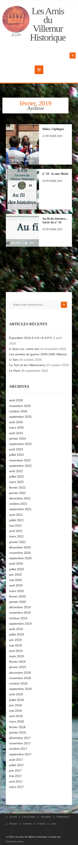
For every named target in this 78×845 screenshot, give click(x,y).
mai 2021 (15, 525)
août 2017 (16, 759)
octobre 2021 (18, 503)
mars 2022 (16, 482)
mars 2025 (16, 427)
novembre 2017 (20, 743)
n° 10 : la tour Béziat (55, 173)
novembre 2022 (20, 460)
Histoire (13, 823)
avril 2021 (16, 531)
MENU (39, 69)
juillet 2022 (16, 476)
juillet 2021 (16, 520)
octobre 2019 (18, 618)
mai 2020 (15, 580)
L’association (29, 816)
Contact (41, 823)
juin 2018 (15, 705)
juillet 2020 (16, 569)
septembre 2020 (20, 558)
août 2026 (16, 400)
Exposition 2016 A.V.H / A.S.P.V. (30, 338)
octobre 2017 (18, 748)
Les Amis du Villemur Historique (47, 24)
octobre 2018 (18, 683)
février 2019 (17, 661)
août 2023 (16, 449)
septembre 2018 (20, 689)
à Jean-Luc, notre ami (24, 349)
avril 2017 (16, 781)
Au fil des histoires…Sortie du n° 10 (55, 220)
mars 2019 (16, 656)
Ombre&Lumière (14, 841)
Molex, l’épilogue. (53, 129)
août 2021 (16, 514)
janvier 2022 (17, 493)
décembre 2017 (20, 738)
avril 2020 (16, 585)
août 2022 (16, 471)
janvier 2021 (17, 542)
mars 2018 (16, 721)
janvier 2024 (17, 438)
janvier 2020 (17, 602)
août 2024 (16, 433)
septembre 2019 (20, 623)
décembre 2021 (20, 498)
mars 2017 (16, 787)
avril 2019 (16, 651)
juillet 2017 (16, 765)
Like (18, 160)
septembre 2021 (20, 509)
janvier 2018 (17, 732)
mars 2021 (16, 536)
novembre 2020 (20, 552)
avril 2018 (16, 716)
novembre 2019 (20, 612)
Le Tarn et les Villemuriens (27, 365)
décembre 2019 (20, 607)
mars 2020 (16, 591)
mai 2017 (15, 776)
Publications (63, 816)
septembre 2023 (20, 444)
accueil (13, 816)
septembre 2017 (20, 754)
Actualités (46, 816)
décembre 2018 (20, 672)
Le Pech (14, 370)
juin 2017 (15, 770)
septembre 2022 (20, 465)
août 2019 (16, 629)
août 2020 (16, 563)
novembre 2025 (20, 406)
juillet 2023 (16, 454)
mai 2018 (15, 710)
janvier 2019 (17, 667)
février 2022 (17, 487)
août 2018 (16, 694)
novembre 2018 (20, 678)
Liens (53, 823)
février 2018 (17, 727)
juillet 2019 (16, 634)
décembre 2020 (20, 547)
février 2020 (17, 596)
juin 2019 (15, 640)
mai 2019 (15, 645)
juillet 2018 (16, 700)
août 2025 (16, 422)
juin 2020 (15, 574)
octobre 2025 (18, 411)
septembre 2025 (20, 416)
